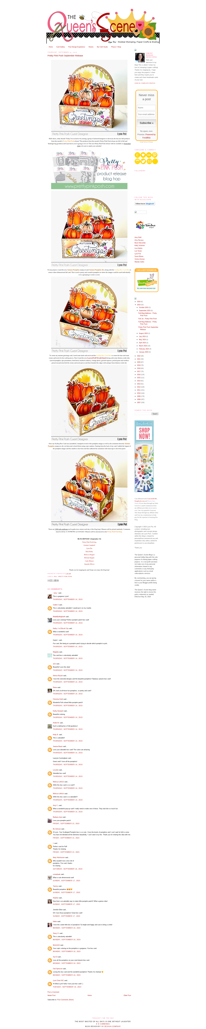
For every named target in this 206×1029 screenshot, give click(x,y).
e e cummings (103, 1024)
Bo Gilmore (57, 829)
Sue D (55, 957)
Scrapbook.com (140, 501)
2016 (139, 374)
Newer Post (52, 995)
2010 (139, 393)
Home (51, 47)
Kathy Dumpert (58, 711)
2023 (139, 305)
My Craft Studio (102, 47)
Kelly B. (55, 734)
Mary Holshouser (59, 857)
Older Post (127, 995)
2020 (139, 362)
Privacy (151, 142)
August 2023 (143, 333)
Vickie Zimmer (140, 259)
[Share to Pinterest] (58, 580)
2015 (139, 378)
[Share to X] (53, 580)
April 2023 (142, 343)
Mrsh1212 (56, 945)
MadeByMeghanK (59, 616)
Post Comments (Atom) (65, 1000)
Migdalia (56, 652)
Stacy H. (56, 933)
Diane (55, 687)
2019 (139, 365)
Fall (55, 576)
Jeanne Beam (57, 746)
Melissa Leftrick (58, 782)
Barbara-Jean (57, 817)
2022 (139, 356)
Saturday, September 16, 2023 (67, 869)
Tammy (55, 886)
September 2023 (145, 310)
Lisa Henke (138, 248)
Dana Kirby (89, 551)
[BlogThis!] (51, 580)
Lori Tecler (138, 251)
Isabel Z (56, 605)
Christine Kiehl (58, 699)
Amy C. (55, 805)
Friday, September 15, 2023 (66, 823)
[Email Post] (71, 573)
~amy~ (55, 593)
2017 (139, 371)
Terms (145, 142)
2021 (139, 359)
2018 (139, 368)
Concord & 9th (152, 499)
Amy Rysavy (139, 240)
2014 (139, 381)
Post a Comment (53, 992)
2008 (139, 399)
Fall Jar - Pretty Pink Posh (147, 319)
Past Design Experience (76, 47)
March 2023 (143, 346)
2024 (139, 301)
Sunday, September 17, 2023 (66, 881)
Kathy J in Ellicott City (60, 628)
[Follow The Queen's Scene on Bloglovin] (145, 205)
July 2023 (142, 336)
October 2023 (144, 307)
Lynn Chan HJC (58, 980)
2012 (139, 387)
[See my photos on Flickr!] (141, 213)
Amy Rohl (138, 237)
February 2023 (144, 349)
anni (54, 664)
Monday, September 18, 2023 (67, 928)
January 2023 (144, 352)
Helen (55, 921)
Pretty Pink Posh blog (89, 542)
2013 (139, 384)
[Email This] (48, 580)
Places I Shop (116, 47)
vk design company (111, 1026)
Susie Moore (139, 256)
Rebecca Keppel (89, 555)
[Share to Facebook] (55, 580)
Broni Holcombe (140, 243)
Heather (55, 898)
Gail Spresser (57, 969)
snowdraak (56, 874)
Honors (91, 47)
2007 (139, 402)
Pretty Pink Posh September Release (65, 55)
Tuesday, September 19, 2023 (67, 987)
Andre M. (56, 723)
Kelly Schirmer (140, 245)
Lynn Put (89, 548)
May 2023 (142, 339)
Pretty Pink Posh (65, 576)
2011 (139, 390)
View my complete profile (145, 83)
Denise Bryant (58, 675)
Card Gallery (60, 47)
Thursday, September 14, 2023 (67, 599)
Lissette (55, 770)
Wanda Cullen (139, 262)
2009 (139, 396)
